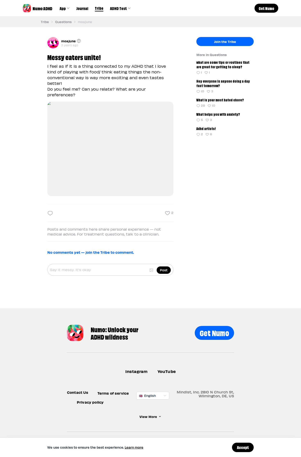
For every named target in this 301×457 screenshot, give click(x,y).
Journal (82, 8)
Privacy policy (90, 402)
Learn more (134, 447)
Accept (243, 447)
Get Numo (214, 332)
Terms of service (113, 393)
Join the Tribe (225, 41)
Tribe (99, 8)
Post (163, 270)
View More (148, 416)
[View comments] (50, 213)
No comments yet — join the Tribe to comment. (90, 252)
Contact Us (77, 392)
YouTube (166, 371)
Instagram (136, 371)
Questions (63, 22)
